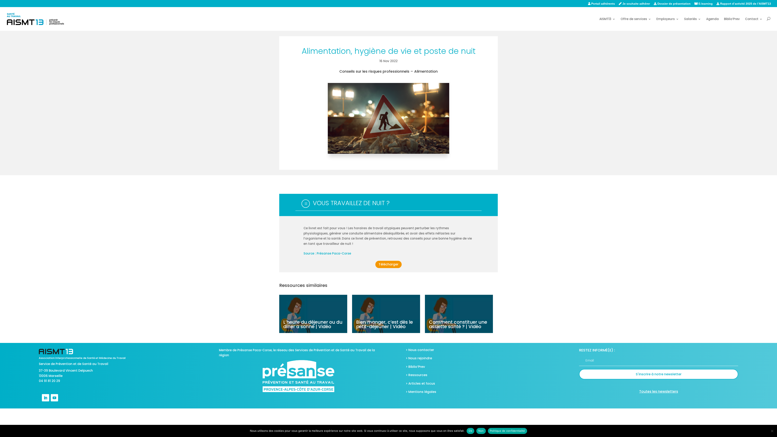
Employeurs (665, 19)
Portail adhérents (602, 3)
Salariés (690, 19)
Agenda (712, 19)
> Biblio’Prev (415, 366)
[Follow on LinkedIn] (45, 397)
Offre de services (634, 19)
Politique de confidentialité (507, 430)
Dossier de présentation (674, 3)
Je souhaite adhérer (636, 3)
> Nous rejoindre (419, 358)
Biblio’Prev (732, 19)
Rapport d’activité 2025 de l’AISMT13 (745, 3)
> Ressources (416, 375)
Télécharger (388, 264)
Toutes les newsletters (658, 391)
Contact (751, 19)
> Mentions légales (421, 391)
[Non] (772, 431)
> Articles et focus (420, 383)
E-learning (705, 3)
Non (481, 430)
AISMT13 (605, 19)
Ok (470, 430)
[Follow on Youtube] (54, 397)
